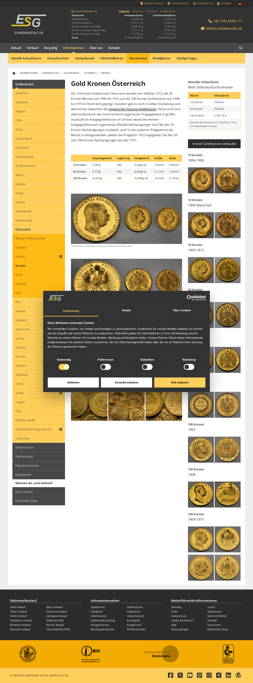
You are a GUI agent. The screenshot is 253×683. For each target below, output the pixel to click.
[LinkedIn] (228, 675)
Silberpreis (138, 11)
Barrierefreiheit (217, 616)
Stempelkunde (84, 58)
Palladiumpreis (167, 11)
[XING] (219, 675)
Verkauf (32, 48)
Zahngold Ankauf (56, 616)
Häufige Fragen (187, 58)
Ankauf (16, 48)
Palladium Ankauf (21, 620)
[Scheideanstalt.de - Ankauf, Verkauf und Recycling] (15, 73)
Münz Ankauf (54, 607)
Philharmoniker (136, 629)
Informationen (73, 48)
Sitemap (176, 607)
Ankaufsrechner (180, 3)
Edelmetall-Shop (217, 629)
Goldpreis (124, 11)
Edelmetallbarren (111, 58)
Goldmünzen (135, 607)
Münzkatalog (138, 58)
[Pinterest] (199, 675)
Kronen (105, 73)
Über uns (96, 48)
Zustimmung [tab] (71, 310)
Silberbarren (98, 616)
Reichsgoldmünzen (102, 629)
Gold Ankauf (17, 607)
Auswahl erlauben (126, 382)
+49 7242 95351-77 (227, 21)
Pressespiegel (179, 629)
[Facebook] (171, 675)
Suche (211, 607)
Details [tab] (126, 310)
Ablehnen (73, 382)
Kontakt (114, 48)
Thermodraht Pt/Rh (58, 629)
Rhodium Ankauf (20, 625)
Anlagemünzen (100, 625)
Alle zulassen (179, 382)
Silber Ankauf (18, 611)
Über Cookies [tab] (182, 310)
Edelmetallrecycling (103, 620)
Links (174, 611)
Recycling (50, 48)
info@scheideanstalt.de (224, 28)
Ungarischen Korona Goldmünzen (132, 109)
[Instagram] (209, 675)
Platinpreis (152, 11)
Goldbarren (98, 607)
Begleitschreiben (153, 3)
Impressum (214, 611)
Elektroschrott (55, 620)
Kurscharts (214, 625)
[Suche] (240, 48)
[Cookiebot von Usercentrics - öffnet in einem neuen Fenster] (189, 298)
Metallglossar (162, 58)
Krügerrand (134, 625)
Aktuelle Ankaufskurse (26, 58)
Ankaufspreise (204, 3)
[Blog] (238, 675)
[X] (180, 675)
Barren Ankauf (55, 625)
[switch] (105, 367)
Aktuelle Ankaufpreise (85, 11)
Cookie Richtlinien (182, 620)
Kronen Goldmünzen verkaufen (214, 144)
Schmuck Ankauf (56, 611)
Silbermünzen (135, 616)
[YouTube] (190, 675)
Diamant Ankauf (20, 629)
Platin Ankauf (18, 616)
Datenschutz (179, 616)
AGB (173, 625)
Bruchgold (133, 620)
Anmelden (225, 3)
